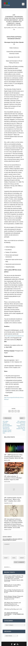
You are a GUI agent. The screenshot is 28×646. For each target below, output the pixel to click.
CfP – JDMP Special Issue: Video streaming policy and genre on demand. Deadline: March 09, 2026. (14, 456)
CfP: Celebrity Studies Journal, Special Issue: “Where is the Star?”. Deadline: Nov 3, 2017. (13, 499)
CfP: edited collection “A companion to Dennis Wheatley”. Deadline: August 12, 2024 (13, 478)
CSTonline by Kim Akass (10, 609)
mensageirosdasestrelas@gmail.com (14, 335)
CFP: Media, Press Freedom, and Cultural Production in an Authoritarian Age (12, 604)
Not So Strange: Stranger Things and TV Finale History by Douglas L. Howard (13, 598)
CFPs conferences (18, 27)
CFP (12, 27)
